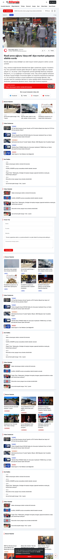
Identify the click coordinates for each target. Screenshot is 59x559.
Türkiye (23, 6)
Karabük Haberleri (5, 6)
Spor (38, 6)
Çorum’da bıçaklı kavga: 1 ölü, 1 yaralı (26, 11)
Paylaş (52, 50)
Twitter (25, 95)
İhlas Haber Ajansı (13, 49)
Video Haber (44, 6)
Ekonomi (28, 6)
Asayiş (34, 6)
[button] (52, 11)
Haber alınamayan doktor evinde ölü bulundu (18, 164)
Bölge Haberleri (15, 6)
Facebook (14, 95)
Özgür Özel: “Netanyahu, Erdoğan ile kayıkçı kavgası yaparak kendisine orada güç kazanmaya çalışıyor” (27, 173)
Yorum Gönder (8, 250)
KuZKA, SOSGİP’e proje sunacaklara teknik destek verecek (21, 168)
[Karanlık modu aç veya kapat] (46, 2)
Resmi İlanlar (52, 6)
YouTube (47, 95)
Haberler (5, 15)
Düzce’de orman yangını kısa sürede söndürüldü (19, 179)
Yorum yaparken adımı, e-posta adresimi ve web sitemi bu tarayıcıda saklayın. (28, 237)
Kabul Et (29, 556)
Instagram (36, 95)
